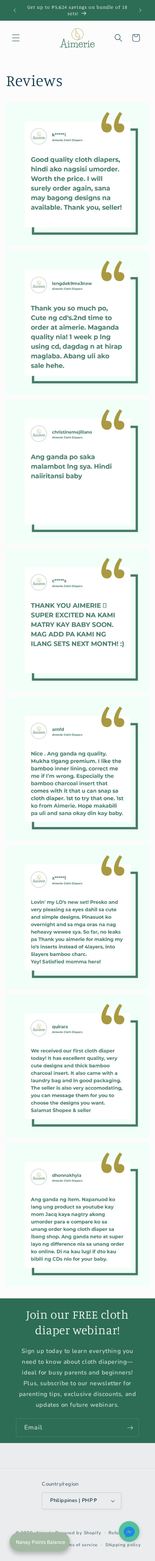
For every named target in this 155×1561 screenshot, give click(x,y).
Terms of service (79, 1545)
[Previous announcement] (14, 10)
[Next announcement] (140, 10)
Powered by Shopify (78, 1532)
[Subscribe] (130, 1427)
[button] (16, 38)
